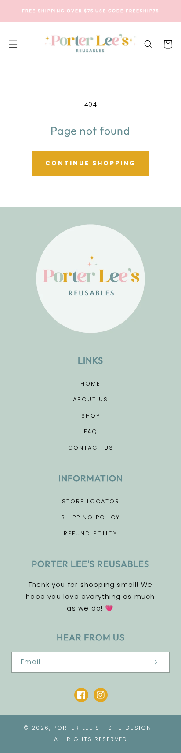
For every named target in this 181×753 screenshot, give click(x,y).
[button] (13, 44)
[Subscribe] (153, 662)
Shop (90, 415)
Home (90, 383)
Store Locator (90, 501)
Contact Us (90, 448)
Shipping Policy (90, 517)
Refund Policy (90, 533)
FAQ (91, 431)
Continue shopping (90, 163)
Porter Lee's (76, 728)
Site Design (130, 728)
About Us (90, 399)
